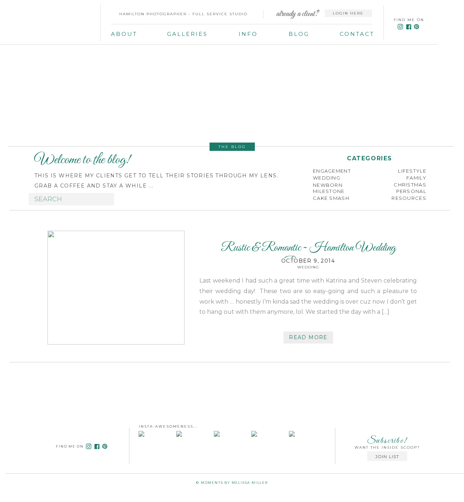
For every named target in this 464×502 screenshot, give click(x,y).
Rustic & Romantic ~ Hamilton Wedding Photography (308, 255)
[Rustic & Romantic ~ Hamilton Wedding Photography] (116, 288)
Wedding (308, 267)
